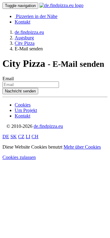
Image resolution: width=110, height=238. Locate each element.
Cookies (23, 104)
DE (5, 136)
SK (13, 136)
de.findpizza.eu (48, 126)
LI (28, 136)
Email (8, 78)
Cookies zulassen (19, 157)
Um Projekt (26, 110)
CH (34, 136)
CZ (21, 136)
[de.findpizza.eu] (61, 5)
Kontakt (22, 21)
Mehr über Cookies (82, 147)
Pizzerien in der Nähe (36, 16)
